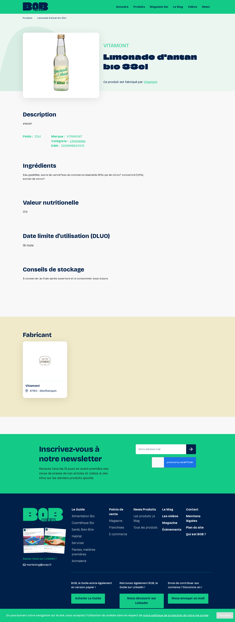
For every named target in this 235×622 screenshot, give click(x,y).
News (206, 6)
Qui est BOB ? (196, 534)
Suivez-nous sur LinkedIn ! (40, 558)
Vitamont (150, 82)
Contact (192, 509)
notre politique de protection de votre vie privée (176, 615)
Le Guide (78, 509)
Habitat (77, 536)
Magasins (115, 521)
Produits (139, 6)
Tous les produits (145, 527)
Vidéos (192, 6)
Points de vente (116, 512)
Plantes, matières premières (83, 552)
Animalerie (79, 561)
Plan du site (195, 527)
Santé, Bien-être (83, 529)
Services (78, 543)
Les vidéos (170, 516)
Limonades (78, 141)
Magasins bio (159, 6)
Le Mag (178, 6)
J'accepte (224, 615)
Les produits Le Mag (144, 518)
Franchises (116, 527)
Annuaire (122, 6)
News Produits (144, 509)
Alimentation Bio (83, 516)
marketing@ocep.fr (39, 564)
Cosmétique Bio (83, 523)
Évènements (171, 529)
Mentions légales (193, 518)
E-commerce (118, 534)
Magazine (169, 523)
